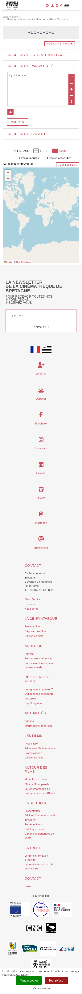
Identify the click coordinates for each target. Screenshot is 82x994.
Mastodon (41, 522)
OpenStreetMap (23, 261)
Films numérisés (29, 157)
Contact (33, 565)
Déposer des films (35, 631)
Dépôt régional (33, 703)
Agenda (29, 720)
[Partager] (61, 5)
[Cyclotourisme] (38, 75)
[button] (8, 173)
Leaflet (9, 261)
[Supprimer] (71, 83)
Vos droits (30, 698)
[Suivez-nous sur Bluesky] (41, 490)
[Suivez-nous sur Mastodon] (41, 515)
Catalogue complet (36, 829)
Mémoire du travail (36, 779)
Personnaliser (42, 988)
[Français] (35, 349)
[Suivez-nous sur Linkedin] (41, 465)
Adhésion (34, 646)
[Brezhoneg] (67, 5)
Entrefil (33, 848)
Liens (28, 886)
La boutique (36, 803)
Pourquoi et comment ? (39, 689)
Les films (33, 736)
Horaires (30, 604)
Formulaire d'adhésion (38, 658)
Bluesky (41, 497)
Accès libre (31, 743)
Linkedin (41, 473)
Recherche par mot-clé (41, 66)
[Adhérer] (47, 5)
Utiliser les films (34, 635)
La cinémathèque (41, 619)
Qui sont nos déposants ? (40, 693)
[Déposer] (52, 5)
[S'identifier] (57, 5)
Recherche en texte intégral (41, 55)
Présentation (32, 626)
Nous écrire (32, 608)
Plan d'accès (32, 599)
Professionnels (33, 752)
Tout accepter (29, 980)
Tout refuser (56, 980)
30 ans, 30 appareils (37, 784)
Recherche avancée (41, 134)
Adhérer (29, 653)
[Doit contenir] (71, 89)
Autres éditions (34, 824)
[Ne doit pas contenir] (71, 95)
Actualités (35, 713)
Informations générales (38, 725)
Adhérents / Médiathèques (40, 748)
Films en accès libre (59, 157)
